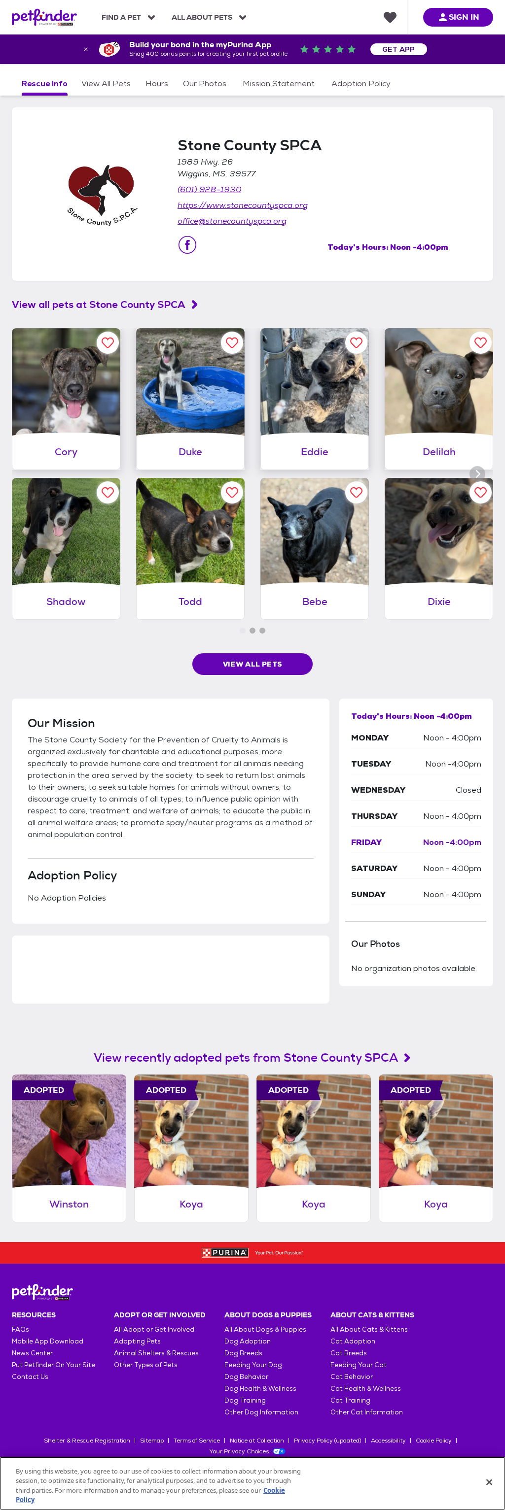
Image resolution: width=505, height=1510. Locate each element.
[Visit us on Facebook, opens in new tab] (187, 245)
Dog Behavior (246, 1377)
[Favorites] (390, 17)
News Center (32, 1353)
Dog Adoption (247, 1341)
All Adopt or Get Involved (154, 1329)
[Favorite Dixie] (480, 492)
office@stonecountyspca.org (232, 221)
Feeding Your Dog (253, 1365)
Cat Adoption (352, 1341)
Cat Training (350, 1400)
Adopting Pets (137, 1341)
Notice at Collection (257, 1440)
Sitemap (152, 1440)
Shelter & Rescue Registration (87, 1440)
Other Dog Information (261, 1412)
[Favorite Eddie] (356, 342)
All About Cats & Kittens (369, 1329)
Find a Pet (121, 17)
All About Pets (202, 17)
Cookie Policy (434, 1440)
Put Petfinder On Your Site (53, 1365)
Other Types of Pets (146, 1365)
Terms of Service (197, 1440)
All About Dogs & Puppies (265, 1329)
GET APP (398, 49)
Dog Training (245, 1400)
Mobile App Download (47, 1341)
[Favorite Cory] (107, 342)
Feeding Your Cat (358, 1365)
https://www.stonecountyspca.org (243, 205)
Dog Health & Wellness (260, 1388)
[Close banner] (86, 49)
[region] (252, 1483)
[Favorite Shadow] (107, 492)
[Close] (489, 1482)
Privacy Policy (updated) (327, 1440)
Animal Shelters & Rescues (156, 1353)
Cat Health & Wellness (365, 1388)
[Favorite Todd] (232, 492)
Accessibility (388, 1440)
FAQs (20, 1329)
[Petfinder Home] (44, 17)
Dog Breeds (243, 1353)
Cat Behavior (351, 1377)
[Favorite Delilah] (480, 342)
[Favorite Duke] (232, 342)
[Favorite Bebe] (356, 492)
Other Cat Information (366, 1412)
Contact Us (30, 1377)
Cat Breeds (348, 1353)
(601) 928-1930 (209, 189)
